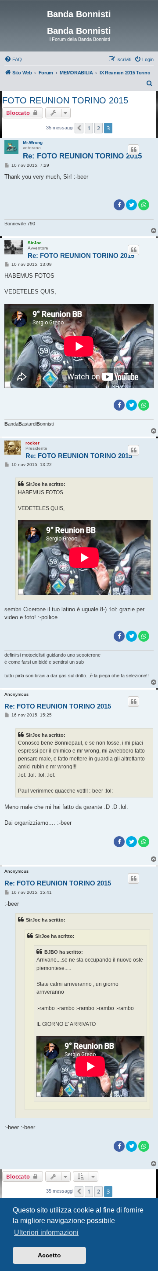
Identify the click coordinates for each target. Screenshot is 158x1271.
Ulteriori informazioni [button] (46, 1232)
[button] (79, 128)
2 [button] (98, 128)
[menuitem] (13, 59)
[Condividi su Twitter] (131, 204)
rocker (32, 443)
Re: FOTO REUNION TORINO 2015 (82, 156)
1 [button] (88, 128)
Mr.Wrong (33, 142)
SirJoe (35, 242)
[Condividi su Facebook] (119, 204)
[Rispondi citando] (133, 149)
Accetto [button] (49, 1255)
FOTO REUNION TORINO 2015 (65, 100)
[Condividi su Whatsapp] (143, 204)
